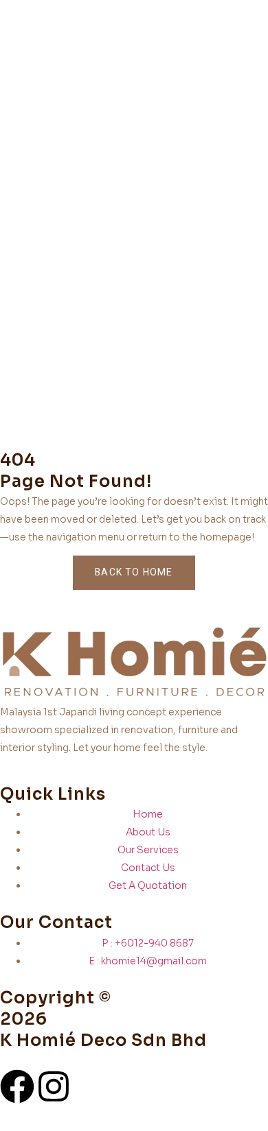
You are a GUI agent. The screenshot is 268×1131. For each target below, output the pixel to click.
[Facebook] (17, 1086)
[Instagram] (53, 1086)
